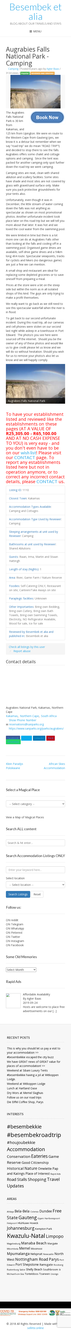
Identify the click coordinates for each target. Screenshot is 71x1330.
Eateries (39, 1156)
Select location (15, 878)
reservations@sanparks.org (26, 724)
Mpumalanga (18, 1253)
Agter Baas (53, 68)
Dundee (45, 1211)
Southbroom (50, 1269)
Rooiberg (58, 1264)
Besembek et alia (35, 11)
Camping (13, 68)
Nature (30, 1168)
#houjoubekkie (21, 1142)
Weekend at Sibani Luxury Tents (27, 1070)
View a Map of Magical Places (25, 817)
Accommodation (26, 1149)
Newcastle (48, 1254)
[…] (55, 1011)
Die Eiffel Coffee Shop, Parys (25, 1102)
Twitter (26, 738)
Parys (54, 1259)
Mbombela (12, 1248)
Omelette (45, 1168)
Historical (15, 1168)
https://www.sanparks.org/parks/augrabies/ (36, 728)
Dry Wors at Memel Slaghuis (25, 1093)
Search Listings (18, 894)
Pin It (50, 738)
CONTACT (24, 457)
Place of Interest (37, 1173)
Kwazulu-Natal (26, 1236)
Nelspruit (36, 1254)
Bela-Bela (22, 1211)
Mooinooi (36, 1248)
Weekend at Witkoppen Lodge (26, 1084)
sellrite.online (35, 1328)
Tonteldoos (31, 1274)
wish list (28, 452)
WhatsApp (13, 741)
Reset (37, 894)
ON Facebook (15, 945)
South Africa (49, 716)
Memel (24, 1248)
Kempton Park (43, 1229)
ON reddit (12, 920)
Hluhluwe (23, 1223)
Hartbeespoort (52, 1218)
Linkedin (39, 738)
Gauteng (28, 1217)
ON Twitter (13, 937)
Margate (53, 1243)
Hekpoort (12, 1223)
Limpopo (55, 1236)
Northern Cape (29, 716)
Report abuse (22, 651)
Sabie (22, 1269)
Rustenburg (13, 1269)
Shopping (37, 1179)
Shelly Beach (34, 1269)
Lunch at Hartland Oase (22, 1088)
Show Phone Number (22, 720)
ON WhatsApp (15, 928)
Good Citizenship (35, 1162)
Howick (34, 1223)
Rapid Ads (55, 1174)
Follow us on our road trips (24, 1097)
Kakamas (12, 716)
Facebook (13, 738)
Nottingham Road (31, 1259)
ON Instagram (15, 941)
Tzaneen (44, 1274)
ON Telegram (14, 924)
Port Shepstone (27, 1264)
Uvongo (54, 1274)
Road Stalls (17, 1179)
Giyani (40, 1218)
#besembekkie (24, 1126)
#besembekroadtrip (34, 1135)
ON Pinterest (14, 932)
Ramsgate (46, 1264)
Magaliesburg (13, 1243)
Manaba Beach (34, 1242)
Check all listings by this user (27, 647)
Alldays (10, 1211)
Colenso (34, 1211)
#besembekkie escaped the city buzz (30, 1057)
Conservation (18, 1156)
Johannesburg (20, 1228)
